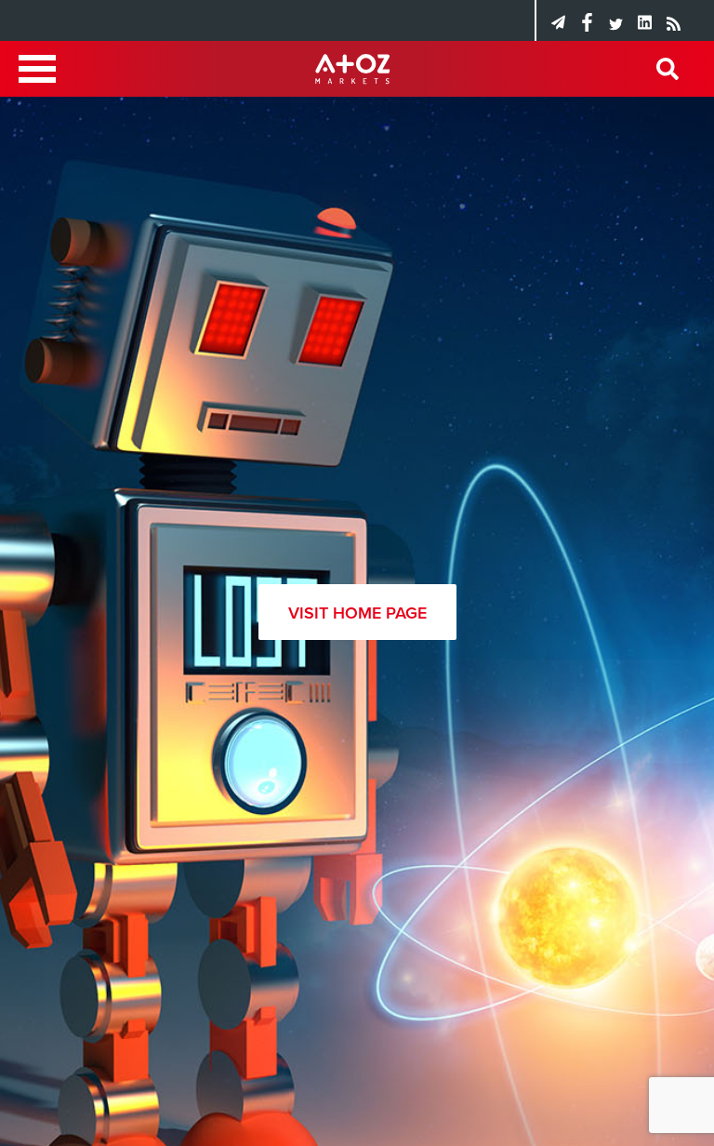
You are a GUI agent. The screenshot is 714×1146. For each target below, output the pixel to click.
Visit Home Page (357, 613)
